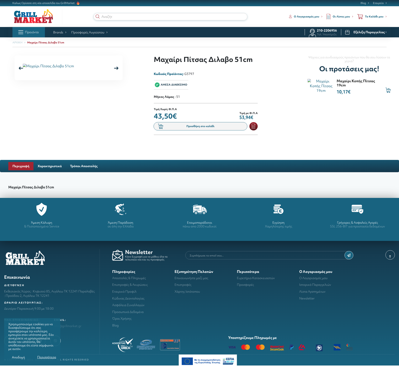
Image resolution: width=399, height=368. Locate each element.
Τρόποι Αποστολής (84, 166)
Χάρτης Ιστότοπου (187, 291)
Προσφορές (245, 284)
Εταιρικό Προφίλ (124, 291)
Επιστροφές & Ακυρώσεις (130, 284)
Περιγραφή (20, 166)
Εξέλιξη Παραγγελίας (369, 32)
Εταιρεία (378, 3)
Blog (363, 3)
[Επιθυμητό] (253, 126)
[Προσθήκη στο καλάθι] (388, 90)
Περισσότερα (46, 357)
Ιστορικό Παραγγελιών (315, 284)
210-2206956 (327, 30)
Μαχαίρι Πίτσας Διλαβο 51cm (45, 42)
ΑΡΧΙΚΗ (17, 42)
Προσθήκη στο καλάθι (200, 126)
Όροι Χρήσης (122, 318)
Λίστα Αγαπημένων (312, 291)
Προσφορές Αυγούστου (87, 32)
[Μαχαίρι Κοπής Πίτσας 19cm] (321, 85)
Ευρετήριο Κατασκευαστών (256, 278)
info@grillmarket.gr (67, 326)
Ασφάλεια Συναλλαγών (128, 305)
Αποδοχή (18, 357)
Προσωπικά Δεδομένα (128, 312)
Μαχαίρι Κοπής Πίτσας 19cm (356, 83)
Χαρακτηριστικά (50, 166)
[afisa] (208, 360)
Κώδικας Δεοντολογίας (128, 298)
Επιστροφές (183, 284)
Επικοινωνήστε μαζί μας (191, 278)
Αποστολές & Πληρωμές (129, 278)
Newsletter (307, 298)
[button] (98, 17)
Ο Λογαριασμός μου (313, 278)
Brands (58, 32)
